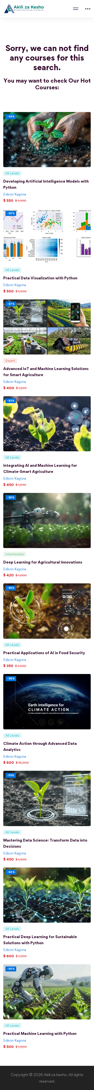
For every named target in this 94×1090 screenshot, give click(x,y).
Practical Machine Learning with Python (40, 1033)
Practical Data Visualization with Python (40, 278)
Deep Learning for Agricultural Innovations (42, 562)
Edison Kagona (14, 194)
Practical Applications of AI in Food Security (44, 652)
